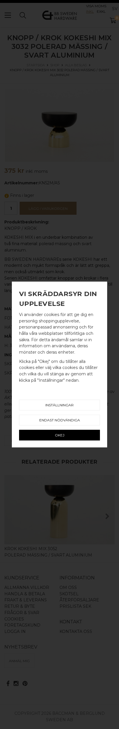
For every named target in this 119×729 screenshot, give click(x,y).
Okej (59, 435)
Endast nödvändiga (59, 420)
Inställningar (59, 405)
